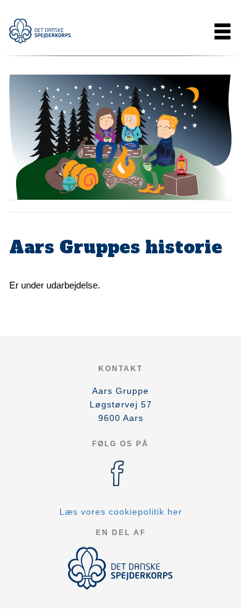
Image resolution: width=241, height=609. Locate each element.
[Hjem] (40, 31)
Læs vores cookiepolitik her (120, 512)
